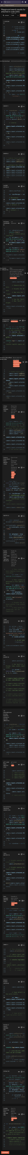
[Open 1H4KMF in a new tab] (23, 320)
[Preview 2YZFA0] (19, 1071)
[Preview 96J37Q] (19, 558)
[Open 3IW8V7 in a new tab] (21, 945)
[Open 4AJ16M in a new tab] (22, 1114)
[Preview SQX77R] (19, 516)
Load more (5, 1152)
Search (23, 15)
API (2, 5)
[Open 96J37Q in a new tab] (21, 558)
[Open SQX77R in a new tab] (21, 516)
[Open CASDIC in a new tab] (21, 656)
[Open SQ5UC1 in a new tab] (21, 808)
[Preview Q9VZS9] (19, 901)
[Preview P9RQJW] (25, 273)
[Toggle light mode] (25, 2)
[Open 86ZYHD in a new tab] (21, 854)
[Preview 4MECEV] (19, 716)
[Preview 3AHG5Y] (19, 106)
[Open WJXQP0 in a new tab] (21, 412)
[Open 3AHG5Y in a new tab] (21, 106)
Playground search (9, 5)
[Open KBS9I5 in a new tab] (21, 467)
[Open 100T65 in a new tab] (21, 981)
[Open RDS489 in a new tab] (21, 223)
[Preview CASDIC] (19, 656)
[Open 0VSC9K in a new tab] (21, 22)
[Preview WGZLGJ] (19, 764)
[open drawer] (1, 2)
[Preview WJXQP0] (19, 412)
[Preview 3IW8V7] (19, 945)
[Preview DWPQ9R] (23, 362)
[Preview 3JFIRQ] (19, 186)
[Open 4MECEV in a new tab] (21, 716)
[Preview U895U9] (19, 621)
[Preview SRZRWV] (19, 1027)
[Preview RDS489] (19, 223)
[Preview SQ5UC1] (19, 808)
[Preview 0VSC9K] (19, 22)
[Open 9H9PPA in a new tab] (21, 154)
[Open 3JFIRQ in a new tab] (21, 186)
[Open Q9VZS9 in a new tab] (22, 901)
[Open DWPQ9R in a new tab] (26, 362)
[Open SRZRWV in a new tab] (21, 1027)
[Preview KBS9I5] (19, 467)
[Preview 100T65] (19, 981)
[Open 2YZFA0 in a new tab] (21, 1071)
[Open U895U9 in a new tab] (21, 621)
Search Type (13, 13)
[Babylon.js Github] (22, 2)
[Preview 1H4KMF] (20, 320)
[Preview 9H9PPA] (19, 154)
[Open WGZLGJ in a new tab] (21, 764)
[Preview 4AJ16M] (19, 1114)
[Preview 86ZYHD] (19, 854)
